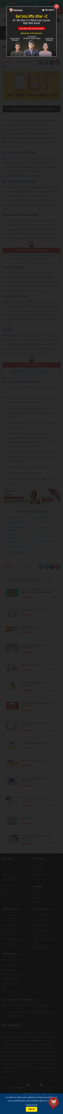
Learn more (31, 1104)
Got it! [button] (31, 1109)
